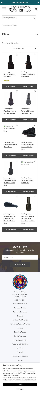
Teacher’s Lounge (20, 336)
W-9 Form (20, 348)
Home (4, 25)
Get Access (30, 2)
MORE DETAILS (11, 86)
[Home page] (20, 9)
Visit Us (20, 360)
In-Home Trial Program (20, 320)
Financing (20, 352)
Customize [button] (20, 389)
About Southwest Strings (20, 356)
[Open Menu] (4, 9)
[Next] (38, 2)
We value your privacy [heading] (12, 365)
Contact (20, 328)
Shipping (20, 316)
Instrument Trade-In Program (20, 324)
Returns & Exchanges (20, 312)
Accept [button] (20, 384)
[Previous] (2, 2)
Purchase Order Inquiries (20, 344)
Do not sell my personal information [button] (25, 380)
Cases (9, 25)
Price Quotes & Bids (20, 340)
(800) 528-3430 (20, 300)
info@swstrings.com (20, 303)
